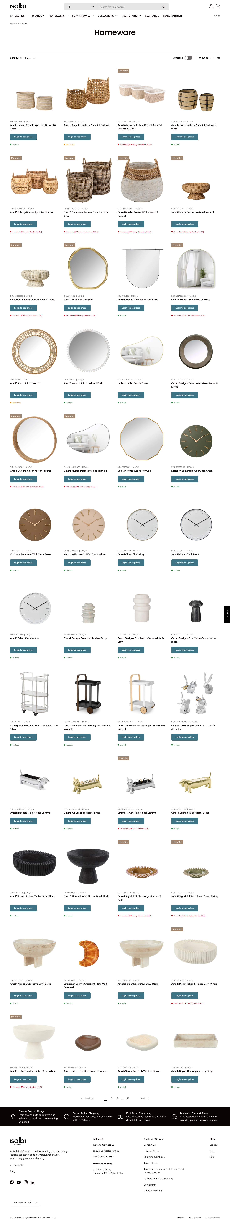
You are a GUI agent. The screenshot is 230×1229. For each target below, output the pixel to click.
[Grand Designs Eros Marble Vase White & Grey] (142, 606)
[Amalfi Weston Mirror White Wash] (88, 351)
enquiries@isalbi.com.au (106, 1150)
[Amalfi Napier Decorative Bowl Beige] (34, 951)
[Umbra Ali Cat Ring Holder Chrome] (142, 780)
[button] (218, 6)
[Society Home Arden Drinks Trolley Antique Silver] (34, 693)
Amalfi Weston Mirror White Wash (83, 383)
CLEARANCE (152, 15)
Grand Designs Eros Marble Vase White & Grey (141, 640)
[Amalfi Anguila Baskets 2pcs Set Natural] (88, 93)
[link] (87, 1098)
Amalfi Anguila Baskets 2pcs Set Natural (86, 125)
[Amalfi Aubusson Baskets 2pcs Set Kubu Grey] (88, 180)
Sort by (14, 57)
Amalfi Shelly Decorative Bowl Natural (192, 212)
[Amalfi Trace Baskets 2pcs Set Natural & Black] (195, 93)
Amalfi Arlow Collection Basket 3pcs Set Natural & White (140, 127)
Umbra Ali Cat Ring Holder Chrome (137, 812)
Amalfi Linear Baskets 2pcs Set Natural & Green (33, 127)
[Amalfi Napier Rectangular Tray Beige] (195, 1039)
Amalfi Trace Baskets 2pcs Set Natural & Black (193, 127)
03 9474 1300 (105, 1156)
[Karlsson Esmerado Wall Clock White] (88, 522)
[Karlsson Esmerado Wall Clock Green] (195, 438)
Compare (178, 57)
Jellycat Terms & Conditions (158, 1178)
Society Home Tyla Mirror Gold (134, 470)
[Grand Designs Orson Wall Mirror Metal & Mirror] (195, 351)
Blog (12, 1171)
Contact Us (150, 1144)
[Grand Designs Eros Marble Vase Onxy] (88, 606)
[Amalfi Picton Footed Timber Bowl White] (34, 1039)
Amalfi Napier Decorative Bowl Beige (30, 983)
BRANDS (37, 15)
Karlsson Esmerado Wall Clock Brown (31, 554)
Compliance (150, 1184)
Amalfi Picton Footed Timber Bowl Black (86, 896)
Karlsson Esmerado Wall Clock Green (192, 470)
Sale (212, 1156)
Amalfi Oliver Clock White (24, 638)
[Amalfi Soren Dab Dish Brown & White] (88, 1039)
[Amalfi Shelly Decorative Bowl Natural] (195, 180)
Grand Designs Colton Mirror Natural (30, 470)
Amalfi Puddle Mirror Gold (78, 299)
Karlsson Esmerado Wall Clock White (84, 554)
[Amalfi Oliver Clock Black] (195, 522)
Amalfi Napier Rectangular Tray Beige (192, 1071)
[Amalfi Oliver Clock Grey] (142, 522)
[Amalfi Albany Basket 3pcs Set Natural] (34, 180)
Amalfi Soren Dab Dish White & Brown (139, 1071)
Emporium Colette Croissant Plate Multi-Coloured (86, 985)
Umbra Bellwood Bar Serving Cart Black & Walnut (87, 727)
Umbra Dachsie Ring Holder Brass (190, 812)
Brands (213, 1144)
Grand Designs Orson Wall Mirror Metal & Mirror (194, 385)
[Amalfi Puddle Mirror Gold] (88, 267)
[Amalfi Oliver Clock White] (34, 606)
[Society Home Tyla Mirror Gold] (142, 438)
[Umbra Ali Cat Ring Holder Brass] (88, 780)
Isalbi (19, 1217)
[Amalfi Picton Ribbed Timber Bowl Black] (34, 864)
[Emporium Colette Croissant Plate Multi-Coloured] (88, 951)
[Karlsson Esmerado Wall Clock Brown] (34, 522)
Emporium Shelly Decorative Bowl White (32, 299)
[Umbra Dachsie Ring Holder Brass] (195, 780)
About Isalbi (16, 1165)
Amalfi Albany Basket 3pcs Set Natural (31, 212)
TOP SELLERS (57, 15)
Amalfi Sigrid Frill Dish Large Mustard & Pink (139, 898)
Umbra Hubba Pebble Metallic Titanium (85, 470)
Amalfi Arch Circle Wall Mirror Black (138, 299)
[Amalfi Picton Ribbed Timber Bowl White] (195, 951)
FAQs (217, 15)
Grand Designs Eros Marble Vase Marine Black (193, 640)
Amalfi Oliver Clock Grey (131, 554)
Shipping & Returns (154, 1156)
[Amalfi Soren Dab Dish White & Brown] (142, 1039)
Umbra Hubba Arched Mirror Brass (190, 299)
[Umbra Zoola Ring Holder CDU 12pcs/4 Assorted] (195, 693)
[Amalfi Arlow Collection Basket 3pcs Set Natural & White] (142, 93)
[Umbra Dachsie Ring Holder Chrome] (34, 780)
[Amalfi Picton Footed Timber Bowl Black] (88, 864)
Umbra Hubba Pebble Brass (133, 383)
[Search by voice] (163, 6)
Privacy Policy (151, 1150)
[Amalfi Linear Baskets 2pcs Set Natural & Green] (34, 93)
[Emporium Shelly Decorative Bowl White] (34, 267)
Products (180, 1217)
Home (12, 23)
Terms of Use (151, 1163)
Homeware (22, 23)
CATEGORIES (17, 15)
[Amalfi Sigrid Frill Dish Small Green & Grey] (195, 864)
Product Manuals (153, 1190)
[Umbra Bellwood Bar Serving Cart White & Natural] (142, 693)
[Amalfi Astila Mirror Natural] (34, 351)
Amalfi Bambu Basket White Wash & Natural (138, 214)
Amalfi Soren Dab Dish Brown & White (85, 1071)
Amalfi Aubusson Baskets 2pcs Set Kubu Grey (86, 214)
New (212, 1150)
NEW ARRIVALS (81, 15)
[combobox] (116, 6)
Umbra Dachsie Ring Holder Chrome (30, 812)
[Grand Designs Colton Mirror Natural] (34, 438)
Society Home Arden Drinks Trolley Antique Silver (34, 727)
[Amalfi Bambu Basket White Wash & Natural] (142, 180)
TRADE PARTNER (172, 15)
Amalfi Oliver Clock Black (185, 554)
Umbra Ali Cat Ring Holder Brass (82, 812)
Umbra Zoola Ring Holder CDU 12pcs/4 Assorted (193, 727)
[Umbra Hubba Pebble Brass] (142, 351)
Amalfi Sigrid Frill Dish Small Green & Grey (194, 896)
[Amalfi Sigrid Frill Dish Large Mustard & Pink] (142, 864)
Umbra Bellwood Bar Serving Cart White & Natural (141, 727)
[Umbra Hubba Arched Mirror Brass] (195, 267)
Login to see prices (23, 136)
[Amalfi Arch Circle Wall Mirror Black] (142, 267)
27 (128, 1098)
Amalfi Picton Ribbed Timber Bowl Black (32, 896)
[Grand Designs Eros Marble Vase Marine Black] (195, 606)
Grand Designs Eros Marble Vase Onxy (85, 638)
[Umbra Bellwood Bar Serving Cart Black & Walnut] (88, 693)
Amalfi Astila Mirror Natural (25, 383)
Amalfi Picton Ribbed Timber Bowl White (194, 983)
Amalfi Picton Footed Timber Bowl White (33, 1071)
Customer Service (213, 1217)
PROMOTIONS (129, 15)
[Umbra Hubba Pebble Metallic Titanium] (88, 438)
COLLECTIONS (106, 15)
